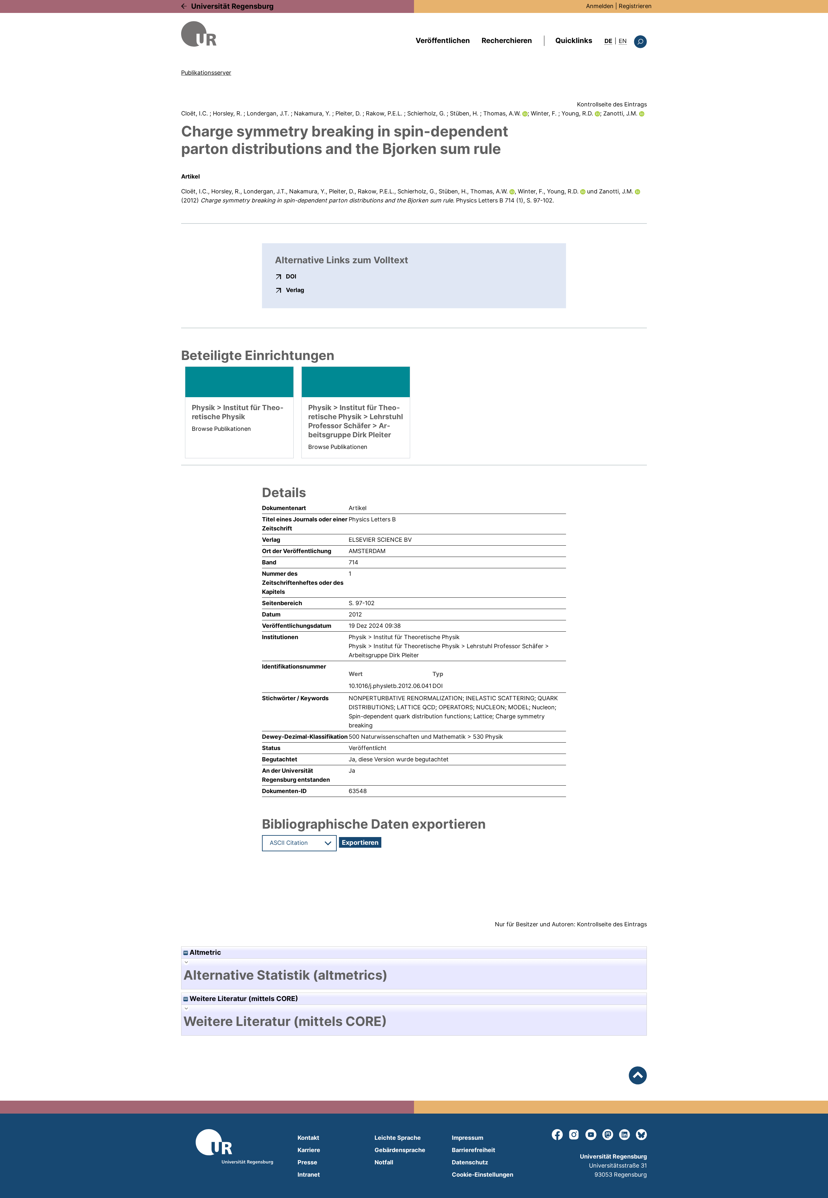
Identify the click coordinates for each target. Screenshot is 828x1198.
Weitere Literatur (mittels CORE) (243, 999)
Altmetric (204, 952)
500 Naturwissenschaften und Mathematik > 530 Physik (426, 736)
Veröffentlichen (443, 40)
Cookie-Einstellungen (482, 1174)
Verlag (295, 289)
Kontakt (308, 1137)
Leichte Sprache (398, 1137)
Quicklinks (573, 40)
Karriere (309, 1150)
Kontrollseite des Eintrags (612, 104)
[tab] (414, 975)
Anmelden (600, 6)
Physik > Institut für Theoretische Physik (404, 637)
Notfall (384, 1162)
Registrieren (635, 6)
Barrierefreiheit (473, 1150)
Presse (307, 1162)
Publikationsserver (206, 72)
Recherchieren (507, 40)
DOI (291, 276)
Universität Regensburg (232, 6)
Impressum (467, 1137)
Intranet (309, 1174)
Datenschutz (470, 1162)
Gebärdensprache (400, 1150)
